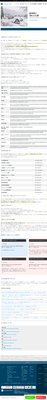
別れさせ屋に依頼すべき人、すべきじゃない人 (28, 356)
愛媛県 (8, 345)
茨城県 (3, 331)
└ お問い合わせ (31, 373)
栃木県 (5, 331)
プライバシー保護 (3, 383)
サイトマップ (25, 383)
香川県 (5, 345)
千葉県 (12, 331)
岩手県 (8, 328)
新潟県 (8, 334)
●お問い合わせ (31, 367)
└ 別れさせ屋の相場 (24, 370)
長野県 (5, 334)
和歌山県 (15, 340)
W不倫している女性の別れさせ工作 (16, 356)
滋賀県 (3, 340)
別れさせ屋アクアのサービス (24, 3)
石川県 (12, 334)
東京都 (15, 331)
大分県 (12, 348)
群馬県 (8, 331)
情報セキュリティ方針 (9, 383)
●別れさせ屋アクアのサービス (12, 366)
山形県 (15, 328)
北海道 (3, 328)
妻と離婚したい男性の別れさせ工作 (6, 356)
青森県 (5, 328)
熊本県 (10, 348)
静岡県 (5, 337)
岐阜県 (3, 337)
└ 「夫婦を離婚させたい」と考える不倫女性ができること (13, 378)
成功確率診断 (40, 3)
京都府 (5, 340)
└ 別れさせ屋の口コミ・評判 (24, 377)
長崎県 (8, 348)
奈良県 (12, 340)
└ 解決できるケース (9, 370)
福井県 (15, 334)
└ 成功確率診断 (31, 370)
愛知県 (8, 337)
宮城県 (10, 328)
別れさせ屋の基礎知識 (33, 3)
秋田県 (12, 328)
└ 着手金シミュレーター (10, 373)
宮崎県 (15, 348)
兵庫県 (10, 340)
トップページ (17, 3)
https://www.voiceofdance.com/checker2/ (8, 231)
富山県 (10, 334)
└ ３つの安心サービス (10, 369)
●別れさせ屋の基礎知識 (24, 367)
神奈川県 (17, 331)
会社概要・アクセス (20, 383)
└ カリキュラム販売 (9, 381)
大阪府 (8, 340)
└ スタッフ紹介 (9, 374)
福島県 (17, 328)
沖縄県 (20, 348)
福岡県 (3, 348)
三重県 (10, 337)
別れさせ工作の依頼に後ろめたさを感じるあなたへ (28, 359)
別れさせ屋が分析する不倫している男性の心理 (7, 359)
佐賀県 (5, 348)
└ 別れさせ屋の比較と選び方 (24, 374)
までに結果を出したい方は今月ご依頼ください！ (35, 394)
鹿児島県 (17, 348)
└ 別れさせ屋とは (23, 369)
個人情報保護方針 (15, 383)
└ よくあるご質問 (23, 378)
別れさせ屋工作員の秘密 (17, 359)
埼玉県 (10, 331)
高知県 (10, 345)
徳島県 (3, 345)
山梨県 (3, 334)
